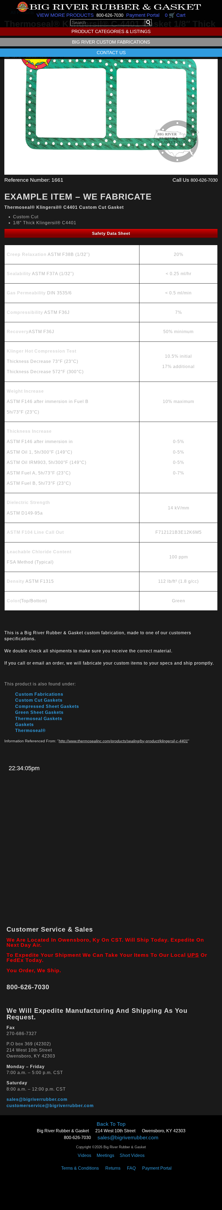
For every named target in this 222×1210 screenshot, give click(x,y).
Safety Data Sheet (111, 233)
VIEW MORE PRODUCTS (65, 15)
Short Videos (132, 1155)
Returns (112, 1168)
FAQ (131, 1168)
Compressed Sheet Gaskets (47, 706)
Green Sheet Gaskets (39, 712)
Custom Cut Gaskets (39, 700)
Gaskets (24, 724)
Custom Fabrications (39, 694)
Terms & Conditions (80, 1168)
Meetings (105, 1155)
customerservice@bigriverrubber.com (50, 1105)
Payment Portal (142, 15)
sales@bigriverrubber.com (36, 1099)
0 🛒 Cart (175, 15)
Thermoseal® (30, 730)
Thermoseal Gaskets (38, 718)
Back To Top (111, 1124)
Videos (84, 1155)
